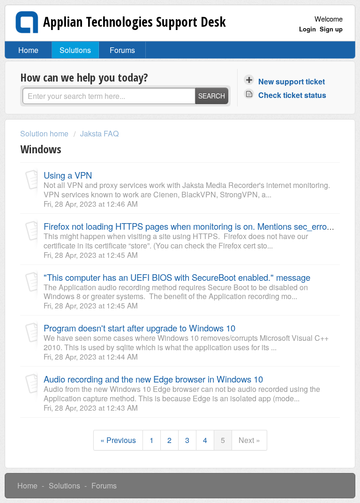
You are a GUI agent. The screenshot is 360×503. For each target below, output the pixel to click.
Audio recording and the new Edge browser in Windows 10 (153, 379)
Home (28, 50)
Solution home (45, 133)
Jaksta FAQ (99, 133)
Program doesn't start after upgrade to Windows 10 (139, 328)
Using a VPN (68, 175)
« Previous (118, 440)
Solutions (75, 50)
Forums (122, 50)
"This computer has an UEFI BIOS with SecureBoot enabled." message (177, 277)
